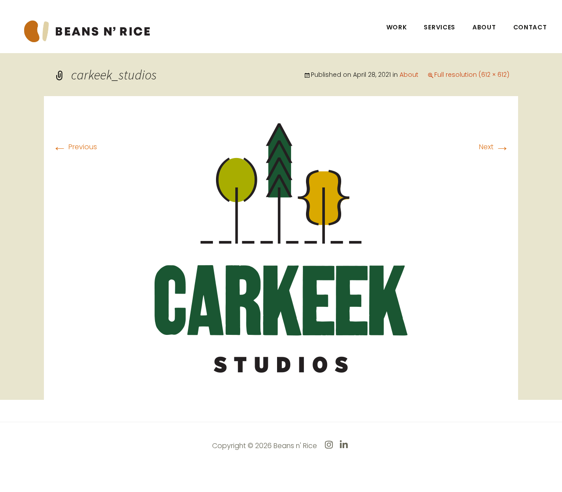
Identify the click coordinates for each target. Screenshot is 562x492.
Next (494, 147)
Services (439, 27)
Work (396, 27)
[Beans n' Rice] (88, 30)
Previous (75, 147)
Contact (530, 27)
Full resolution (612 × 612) (471, 74)
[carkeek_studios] (281, 247)
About (484, 27)
